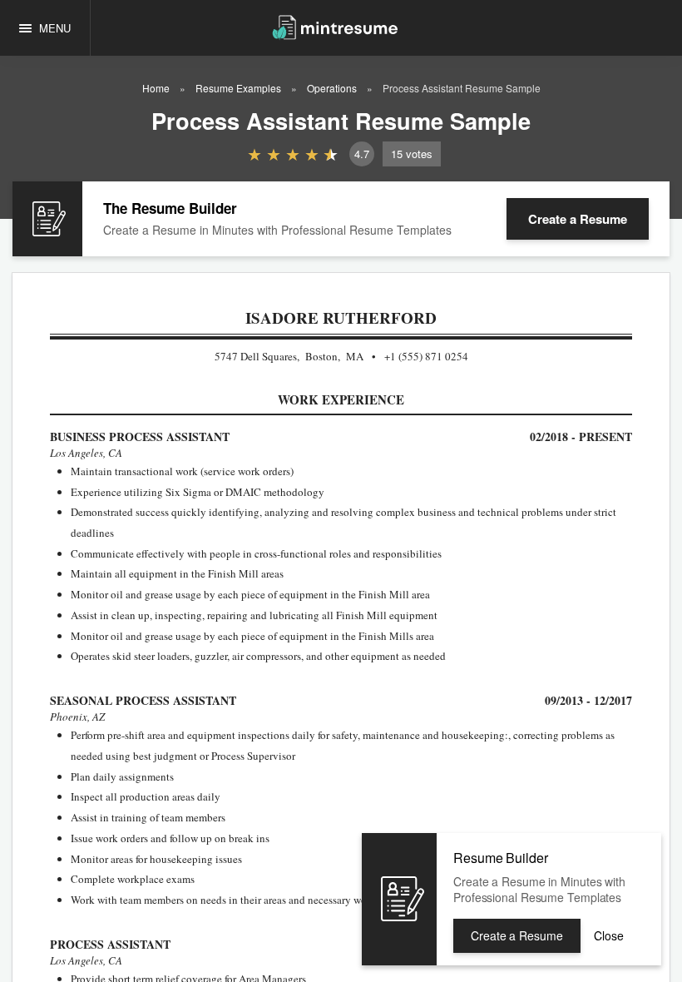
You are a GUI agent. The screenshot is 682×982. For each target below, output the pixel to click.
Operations (332, 88)
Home (156, 88)
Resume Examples (238, 88)
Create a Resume (577, 219)
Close (609, 935)
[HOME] (335, 26)
